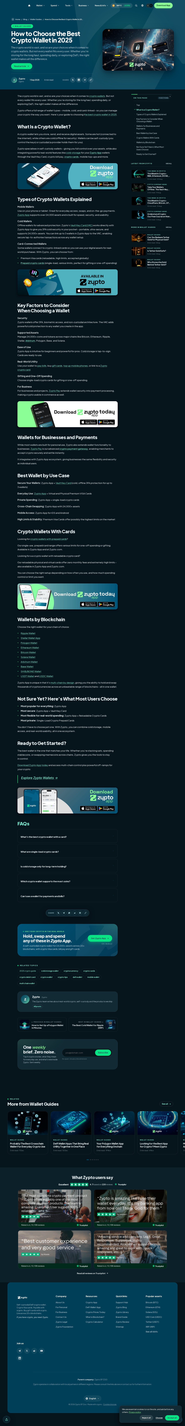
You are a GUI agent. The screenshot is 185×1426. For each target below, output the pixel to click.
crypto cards (71, 156)
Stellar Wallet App (30, 637)
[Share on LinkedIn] (78, 80)
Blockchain (53, 619)
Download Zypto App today (32, 765)
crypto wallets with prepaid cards (48, 538)
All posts (37, 1006)
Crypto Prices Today (95, 1312)
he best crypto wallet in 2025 (101, 114)
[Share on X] (72, 80)
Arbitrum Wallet (29, 661)
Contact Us (61, 1317)
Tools (67, 5)
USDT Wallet (27, 676)
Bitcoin (85, 336)
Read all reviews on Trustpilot (91, 1273)
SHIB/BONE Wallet (31, 671)
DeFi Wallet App (93, 1307)
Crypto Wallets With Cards (147, 138)
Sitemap (120, 1326)
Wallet (39, 5)
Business (83, 5)
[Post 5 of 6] (96, 1159)
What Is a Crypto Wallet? (148, 110)
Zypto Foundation (64, 1326)
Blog (25, 19)
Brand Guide (121, 1317)
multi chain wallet (27, 983)
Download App (163, 5)
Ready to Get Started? (146, 154)
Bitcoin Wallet (28, 652)
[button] (68, 836)
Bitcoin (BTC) (152, 1302)
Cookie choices (109, 1404)
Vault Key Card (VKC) (82, 225)
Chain (28, 506)
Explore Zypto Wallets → (39, 778)
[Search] (136, 5)
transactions (51, 237)
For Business (61, 1312)
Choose (159, 1418)
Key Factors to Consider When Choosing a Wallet (149, 120)
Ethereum (95, 336)
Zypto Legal (61, 1322)
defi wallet (77, 977)
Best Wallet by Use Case (146, 133)
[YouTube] (42, 1351)
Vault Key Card (63, 482)
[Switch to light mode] (149, 6)
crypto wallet (46, 977)
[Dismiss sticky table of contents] (170, 96)
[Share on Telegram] (84, 80)
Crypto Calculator (94, 1322)
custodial (44, 142)
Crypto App (91, 1302)
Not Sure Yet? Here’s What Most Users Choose (150, 148)
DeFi (75, 55)
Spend (54, 5)
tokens (51, 336)
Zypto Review (122, 1322)
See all (169, 163)
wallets (24, 51)
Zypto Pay (54, 390)
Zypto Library (122, 1312)
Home (17, 19)
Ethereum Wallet (30, 647)
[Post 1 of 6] (88, 1159)
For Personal (61, 1307)
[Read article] (138, 49)
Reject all (146, 1418)
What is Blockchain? (95, 1317)
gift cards (57, 365)
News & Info (100, 5)
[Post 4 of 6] (94, 1159)
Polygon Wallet (29, 642)
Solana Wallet (28, 657)
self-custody (101, 138)
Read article (20, 66)
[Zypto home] (29, 5)
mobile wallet (93, 977)
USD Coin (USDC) (154, 1317)
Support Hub (122, 1302)
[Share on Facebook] (80, 913)
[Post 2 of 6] (90, 1159)
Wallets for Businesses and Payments (148, 127)
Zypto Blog (121, 1307)
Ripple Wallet (28, 633)
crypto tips (63, 977)
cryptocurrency (71, 971)
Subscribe (103, 1052)
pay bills (41, 365)
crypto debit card (27, 977)
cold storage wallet (50, 971)
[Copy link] (90, 80)
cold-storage (73, 152)
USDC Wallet (46, 676)
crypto (97, 95)
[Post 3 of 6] (92, 1159)
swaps (82, 210)
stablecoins (23, 754)
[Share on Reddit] (74, 913)
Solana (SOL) (152, 1312)
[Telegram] (20, 1351)
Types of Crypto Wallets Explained (151, 114)
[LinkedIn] (20, 1358)
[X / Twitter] (27, 1351)
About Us (60, 1302)
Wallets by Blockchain (145, 142)
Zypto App (96, 152)
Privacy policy (135, 1412)
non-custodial (76, 322)
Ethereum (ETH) (153, 1307)
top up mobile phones (75, 365)
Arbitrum (30, 340)
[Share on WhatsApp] (69, 913)
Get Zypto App (98, 938)
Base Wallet (27, 666)
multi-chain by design (62, 682)
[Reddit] (34, 1351)
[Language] (142, 5)
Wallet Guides (36, 19)
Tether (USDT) (152, 1322)
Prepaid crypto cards (32, 262)
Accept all (172, 1418)
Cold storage (88, 351)
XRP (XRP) (150, 1326)
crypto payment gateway (73, 448)
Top (138, 105)
